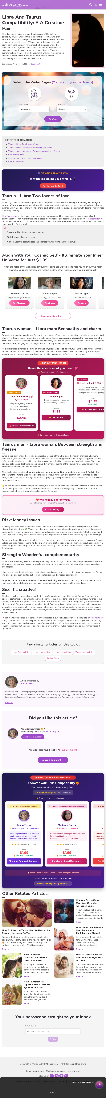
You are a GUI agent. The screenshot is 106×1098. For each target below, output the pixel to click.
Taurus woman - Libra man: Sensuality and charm (30, 147)
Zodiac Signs (53, 658)
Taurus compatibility (84, 652)
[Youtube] (61, 1076)
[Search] (90, 4)
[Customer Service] (96, 4)
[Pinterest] (66, 1076)
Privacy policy (73, 1071)
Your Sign (23, 104)
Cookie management (55, 1071)
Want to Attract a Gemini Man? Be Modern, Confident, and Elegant (89, 930)
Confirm (52, 119)
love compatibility (96, 618)
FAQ (62, 1064)
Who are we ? (51, 1064)
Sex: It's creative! (16, 161)
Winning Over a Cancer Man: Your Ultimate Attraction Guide (88, 903)
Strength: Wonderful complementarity (25, 158)
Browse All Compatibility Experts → (53, 883)
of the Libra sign (92, 219)
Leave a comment (51, 760)
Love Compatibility (21, 652)
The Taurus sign (9, 216)
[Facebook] (52, 1076)
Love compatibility (42, 652)
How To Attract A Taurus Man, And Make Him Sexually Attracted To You (26, 932)
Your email (30, 1026)
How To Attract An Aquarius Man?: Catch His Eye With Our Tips (37, 984)
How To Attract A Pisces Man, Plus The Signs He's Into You (89, 957)
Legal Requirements (35, 1071)
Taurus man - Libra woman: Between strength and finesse (34, 151)
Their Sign (60, 104)
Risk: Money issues (17, 154)
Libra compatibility (63, 652)
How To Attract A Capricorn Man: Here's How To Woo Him (35, 957)
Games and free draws (75, 1064)
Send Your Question (51, 316)
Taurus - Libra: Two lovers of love (23, 144)
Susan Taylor (36, 64)
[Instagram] (57, 1076)
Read (4, 949)
